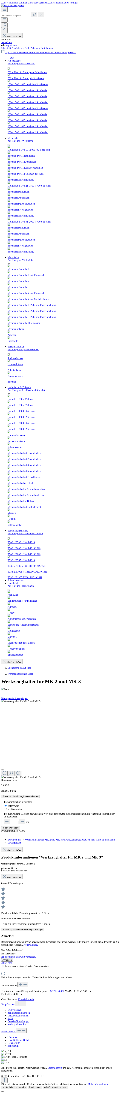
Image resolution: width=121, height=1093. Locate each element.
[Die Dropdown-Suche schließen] (41, 14)
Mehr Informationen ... (99, 1084)
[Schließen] (2, 769)
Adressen (35, 48)
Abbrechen (6, 963)
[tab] (61, 839)
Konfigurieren (35, 1087)
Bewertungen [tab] (15, 842)
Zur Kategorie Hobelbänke (21, 586)
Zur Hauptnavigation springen (63, 2)
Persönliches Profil (21, 48)
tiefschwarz (13, 806)
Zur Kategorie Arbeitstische (21, 63)
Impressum (13, 1045)
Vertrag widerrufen (17, 1024)
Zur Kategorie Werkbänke (21, 260)
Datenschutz (14, 1043)
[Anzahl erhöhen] (22, 821)
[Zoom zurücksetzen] (11, 773)
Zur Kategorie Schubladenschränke (25, 533)
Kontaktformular (26, 999)
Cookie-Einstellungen (18, 1021)
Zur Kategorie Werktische (20, 141)
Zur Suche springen (38, 2)
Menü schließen (14, 36)
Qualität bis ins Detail (18, 1040)
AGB (10, 1018)
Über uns (12, 1037)
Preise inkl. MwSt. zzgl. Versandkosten (20, 796)
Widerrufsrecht (15, 1010)
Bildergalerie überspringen (14, 698)
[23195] (20, 701)
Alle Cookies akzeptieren (55, 1087)
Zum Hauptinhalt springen (14, 2)
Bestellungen (46, 48)
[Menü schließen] (9, 67)
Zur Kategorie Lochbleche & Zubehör (27, 390)
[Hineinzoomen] (18, 773)
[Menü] (4, 9)
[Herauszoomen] (4, 773)
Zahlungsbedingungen (19, 1012)
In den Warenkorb (11, 828)
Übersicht (6, 48)
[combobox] (15, 15)
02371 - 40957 (57, 991)
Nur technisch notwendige (14, 1087)
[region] (60, 739)
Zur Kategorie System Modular (23, 349)
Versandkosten (54, 1067)
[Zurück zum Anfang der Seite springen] (4, 1080)
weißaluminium (15, 809)
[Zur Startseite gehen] (12, 5)
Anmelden (6, 42)
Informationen (8, 1031)
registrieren (11, 45)
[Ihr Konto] (4, 30)
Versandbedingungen (18, 1015)
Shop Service (8, 1004)
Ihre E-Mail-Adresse (12, 950)
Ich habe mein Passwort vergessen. (18, 956)
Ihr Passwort (8, 953)
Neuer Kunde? (30, 944)
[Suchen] (34, 14)
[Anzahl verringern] (7, 821)
